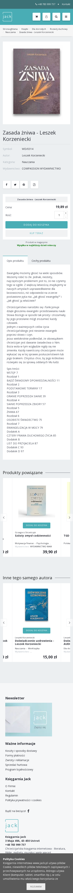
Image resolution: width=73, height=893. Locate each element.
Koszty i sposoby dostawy (21, 750)
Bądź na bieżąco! (16, 811)
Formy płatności (15, 755)
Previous (3, 517)
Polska (67, 543)
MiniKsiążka (33, 648)
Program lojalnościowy (19, 769)
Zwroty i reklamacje (17, 760)
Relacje (55, 543)
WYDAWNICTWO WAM (41, 546)
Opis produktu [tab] (15, 260)
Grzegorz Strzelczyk (25, 532)
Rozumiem (36, 886)
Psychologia (42, 543)
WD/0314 (27, 149)
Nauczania (10, 32)
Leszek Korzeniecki (33, 155)
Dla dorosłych (39, 29)
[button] (47, 17)
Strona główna (10, 29)
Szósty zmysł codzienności (33, 535)
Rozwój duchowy (59, 29)
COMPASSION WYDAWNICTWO (41, 168)
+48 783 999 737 (46, 4)
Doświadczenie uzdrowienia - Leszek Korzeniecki (34, 642)
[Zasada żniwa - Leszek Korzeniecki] (36, 82)
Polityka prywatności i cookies (23, 800)
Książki (25, 29)
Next (69, 517)
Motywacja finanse (24, 543)
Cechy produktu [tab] (41, 260)
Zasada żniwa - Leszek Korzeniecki (36, 32)
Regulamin (11, 795)
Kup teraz (36, 233)
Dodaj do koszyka (36, 224)
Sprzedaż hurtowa (16, 765)
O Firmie (10, 786)
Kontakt (66, 4)
